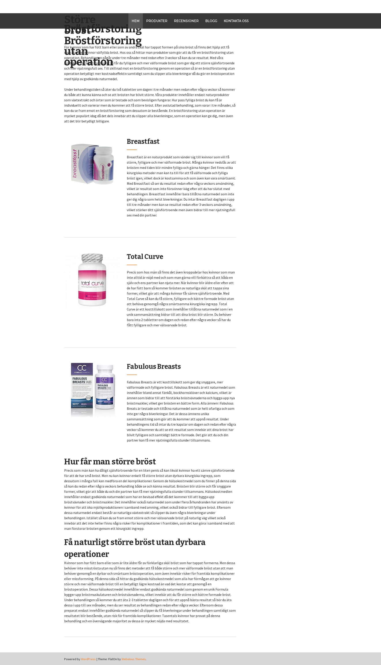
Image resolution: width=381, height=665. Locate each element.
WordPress (88, 659)
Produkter (156, 21)
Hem (136, 21)
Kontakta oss (236, 21)
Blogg (211, 21)
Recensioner (186, 21)
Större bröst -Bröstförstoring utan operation (90, 40)
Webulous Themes (133, 659)
